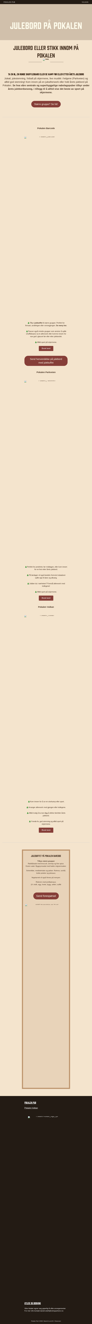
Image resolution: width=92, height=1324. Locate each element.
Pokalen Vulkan (31, 1108)
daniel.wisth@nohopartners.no (51, 1311)
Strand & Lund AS (48, 1321)
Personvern (58, 1321)
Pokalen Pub (9, 2)
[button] (46, 348)
